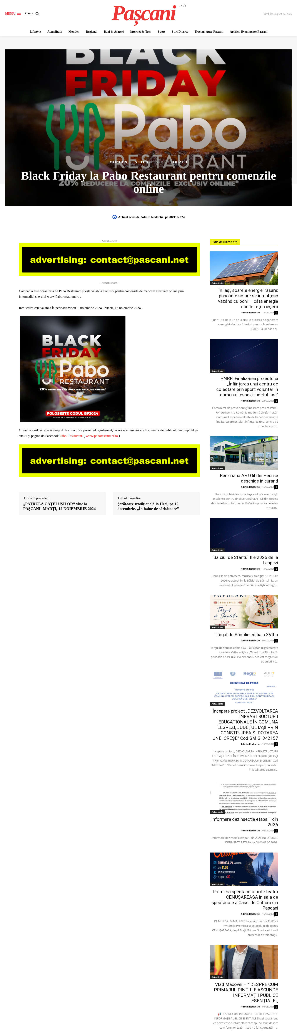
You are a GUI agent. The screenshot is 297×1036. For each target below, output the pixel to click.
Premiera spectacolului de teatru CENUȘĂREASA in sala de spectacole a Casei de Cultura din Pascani (245, 900)
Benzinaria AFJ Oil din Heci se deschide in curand (249, 478)
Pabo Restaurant (71, 436)
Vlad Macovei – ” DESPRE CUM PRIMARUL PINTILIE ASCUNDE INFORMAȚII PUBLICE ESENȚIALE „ (246, 992)
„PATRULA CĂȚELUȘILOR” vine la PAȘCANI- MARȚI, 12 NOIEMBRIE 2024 (59, 506)
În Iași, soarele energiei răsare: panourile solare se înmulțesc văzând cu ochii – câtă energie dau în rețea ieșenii (248, 298)
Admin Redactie (152, 217)
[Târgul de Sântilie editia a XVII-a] (244, 612)
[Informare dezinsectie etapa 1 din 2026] (244, 797)
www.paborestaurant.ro (102, 436)
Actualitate (149, 162)
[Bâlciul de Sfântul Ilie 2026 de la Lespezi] (244, 535)
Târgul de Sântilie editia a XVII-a (246, 634)
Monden (118, 162)
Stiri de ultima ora (225, 242)
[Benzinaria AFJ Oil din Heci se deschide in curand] (244, 453)
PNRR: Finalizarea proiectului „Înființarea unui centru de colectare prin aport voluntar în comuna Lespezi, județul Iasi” (247, 386)
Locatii (179, 162)
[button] (33, 13)
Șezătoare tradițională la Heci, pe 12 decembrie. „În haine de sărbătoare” (148, 506)
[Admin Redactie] (115, 217)
